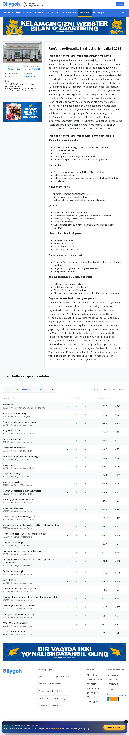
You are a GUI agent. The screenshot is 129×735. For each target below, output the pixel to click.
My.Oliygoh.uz (100, 12)
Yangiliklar (38, 12)
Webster (84, 12)
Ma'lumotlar (93, 688)
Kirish (120, 4)
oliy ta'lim (42, 683)
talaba (70, 676)
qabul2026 (43, 676)
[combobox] (11, 389)
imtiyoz (64, 698)
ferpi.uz (8, 76)
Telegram (112, 679)
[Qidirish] (123, 12)
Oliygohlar (8, 12)
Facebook (112, 683)
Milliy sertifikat (23, 12)
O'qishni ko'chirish (46, 691)
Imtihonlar (92, 692)
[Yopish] (126, 722)
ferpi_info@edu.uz (31, 69)
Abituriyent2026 (57, 676)
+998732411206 (12, 69)
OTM (56, 698)
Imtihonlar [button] (69, 12)
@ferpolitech (29, 76)
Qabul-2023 (62, 691)
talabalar (54, 706)
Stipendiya (43, 706)
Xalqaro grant (44, 698)
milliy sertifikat (56, 683)
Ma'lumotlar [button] (52, 12)
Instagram (113, 675)
